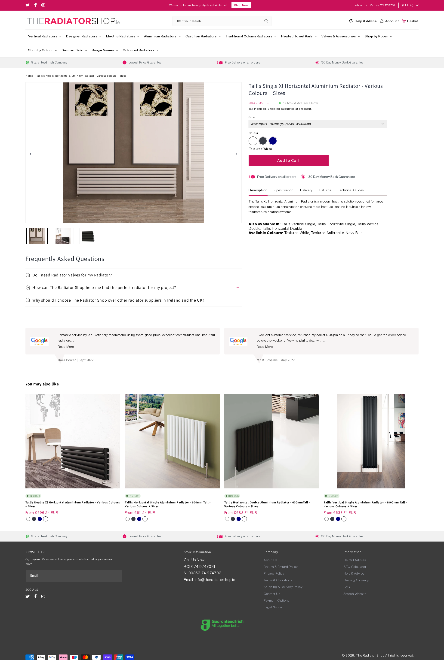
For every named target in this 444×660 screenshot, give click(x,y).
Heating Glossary (356, 580)
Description (258, 190)
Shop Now (241, 5)
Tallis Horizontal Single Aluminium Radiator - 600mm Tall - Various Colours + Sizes (168, 504)
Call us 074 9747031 (382, 5)
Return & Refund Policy (281, 567)
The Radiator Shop (370, 655)
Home (29, 75)
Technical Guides (351, 190)
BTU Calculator (354, 567)
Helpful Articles (354, 560)
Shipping (274, 108)
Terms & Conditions (278, 580)
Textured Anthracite (263, 141)
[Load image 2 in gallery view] (63, 236)
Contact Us (272, 594)
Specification (283, 190)
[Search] (266, 21)
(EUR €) (407, 5)
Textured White (253, 141)
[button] (44, 36)
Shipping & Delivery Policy (283, 587)
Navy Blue (273, 141)
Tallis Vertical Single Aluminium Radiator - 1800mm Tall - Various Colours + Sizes (365, 504)
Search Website (354, 594)
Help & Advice (353, 573)
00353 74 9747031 (205, 573)
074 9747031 (203, 566)
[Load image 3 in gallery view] (89, 236)
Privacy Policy (274, 573)
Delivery (306, 190)
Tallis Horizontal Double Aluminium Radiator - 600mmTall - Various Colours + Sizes (267, 504)
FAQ (346, 587)
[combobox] (222, 21)
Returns (325, 190)
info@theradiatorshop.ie (215, 580)
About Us (361, 5)
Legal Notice (273, 607)
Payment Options (276, 600)
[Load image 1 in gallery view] (37, 236)
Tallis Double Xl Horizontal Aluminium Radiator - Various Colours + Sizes (72, 504)
